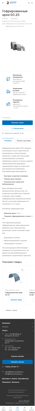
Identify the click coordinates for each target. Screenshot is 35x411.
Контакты (15, 382)
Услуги (4, 330)
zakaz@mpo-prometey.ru (14, 372)
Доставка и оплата (9, 379)
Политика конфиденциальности (17, 395)
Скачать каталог (17, 356)
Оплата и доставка (24, 141)
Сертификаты (23, 379)
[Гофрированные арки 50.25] (17, 46)
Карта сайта (17, 397)
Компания (6, 323)
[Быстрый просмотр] (22, 270)
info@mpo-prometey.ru (13, 374)
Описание (8, 141)
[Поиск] (32, 3)
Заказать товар (17, 123)
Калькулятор (18, 128)
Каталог (5, 327)
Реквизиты (6, 382)
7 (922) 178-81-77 (11, 367)
